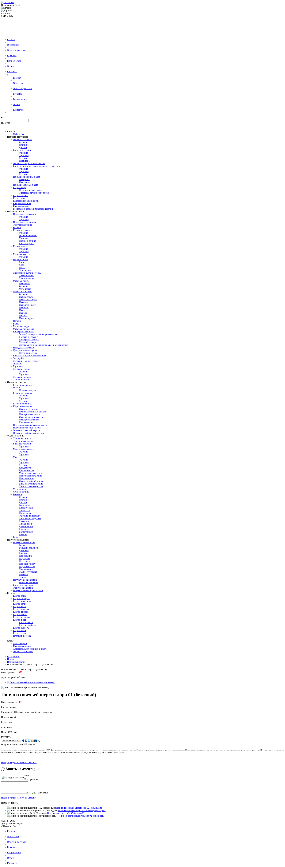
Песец (22, 267)
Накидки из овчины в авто (26, 177)
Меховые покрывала (23, 329)
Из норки (23, 307)
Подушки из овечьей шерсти (27, 427)
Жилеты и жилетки (23, 651)
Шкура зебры (20, 614)
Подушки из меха (28, 353)
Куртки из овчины (22, 230)
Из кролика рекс (27, 305)
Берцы (16, 537)
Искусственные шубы (24, 542)
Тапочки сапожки (22, 438)
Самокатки (24, 510)
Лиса (21, 265)
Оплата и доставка (16, 50)
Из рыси (23, 313)
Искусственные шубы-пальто (28, 590)
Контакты (12, 71)
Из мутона (24, 161)
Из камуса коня (26, 478)
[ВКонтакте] (26, 741)
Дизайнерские (26, 526)
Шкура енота (19, 606)
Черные (23, 577)
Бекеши (17, 227)
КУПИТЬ (6, 737)
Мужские (23, 145)
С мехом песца (26, 278)
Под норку (24, 561)
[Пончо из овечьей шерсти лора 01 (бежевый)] (31, 682)
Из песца (23, 310)
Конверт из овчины (29, 339)
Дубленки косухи (22, 377)
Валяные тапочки (22, 443)
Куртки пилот (20, 246)
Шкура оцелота (21, 628)
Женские (23, 142)
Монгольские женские (30, 475)
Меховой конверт (28, 342)
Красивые (24, 529)
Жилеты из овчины (23, 150)
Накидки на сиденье (23, 347)
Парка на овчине (27, 241)
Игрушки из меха (22, 636)
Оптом (10, 66)
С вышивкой (25, 523)
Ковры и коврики (22, 646)
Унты (16, 457)
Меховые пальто (21, 281)
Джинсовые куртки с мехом (27, 273)
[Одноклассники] (32, 741)
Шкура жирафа (20, 612)
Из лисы (23, 315)
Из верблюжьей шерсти (31, 417)
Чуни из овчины (21, 491)
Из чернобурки (26, 318)
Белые (22, 545)
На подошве (25, 513)
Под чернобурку (27, 563)
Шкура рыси (19, 630)
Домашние (24, 521)
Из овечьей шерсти (28, 409)
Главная (11, 39)
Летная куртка (26, 243)
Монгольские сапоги (23, 449)
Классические (26, 507)
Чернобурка (25, 270)
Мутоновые (25, 289)
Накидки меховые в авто (25, 185)
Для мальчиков (26, 470)
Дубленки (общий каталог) (26, 361)
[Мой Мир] (35, 741)
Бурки (16, 323)
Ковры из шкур (20, 206)
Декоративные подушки (25, 350)
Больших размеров (28, 547)
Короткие (24, 553)
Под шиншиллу (27, 566)
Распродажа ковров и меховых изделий (33, 209)
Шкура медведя (21, 609)
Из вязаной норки (28, 299)
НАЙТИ (5, 123)
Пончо (16, 387)
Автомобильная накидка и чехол (29, 649)
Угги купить (19, 489)
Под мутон (24, 558)
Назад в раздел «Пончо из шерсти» (19, 762)
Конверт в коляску (28, 337)
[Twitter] (29, 741)
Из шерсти (24, 182)
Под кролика (25, 555)
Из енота (23, 302)
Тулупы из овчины (22, 225)
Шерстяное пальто (22, 385)
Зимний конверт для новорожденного (38, 334)
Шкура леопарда (21, 617)
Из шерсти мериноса (29, 414)
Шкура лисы (19, 620)
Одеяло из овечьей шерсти (26, 430)
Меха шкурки (20, 643)
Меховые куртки (21, 254)
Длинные (23, 550)
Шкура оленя (19, 596)
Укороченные (26, 531)
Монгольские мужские (30, 473)
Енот (21, 262)
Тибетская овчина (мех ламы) (34, 193)
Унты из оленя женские (31, 483)
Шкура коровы (20, 195)
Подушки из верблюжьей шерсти (30, 425)
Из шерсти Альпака (29, 419)
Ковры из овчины (22, 203)
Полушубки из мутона (24, 222)
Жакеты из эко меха (23, 587)
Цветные (23, 574)
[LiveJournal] (38, 741)
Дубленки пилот (21, 369)
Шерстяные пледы (22, 406)
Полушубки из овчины (24, 214)
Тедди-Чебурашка (28, 571)
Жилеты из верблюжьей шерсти (29, 163)
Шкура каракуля (21, 598)
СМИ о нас (18, 134)
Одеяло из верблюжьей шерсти (29, 433)
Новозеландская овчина (31, 190)
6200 (10, 732)
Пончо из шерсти (28, 390)
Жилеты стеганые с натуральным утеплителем (36, 166)
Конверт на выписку (23, 331)
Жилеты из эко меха (23, 585)
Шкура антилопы (22, 601)
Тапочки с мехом (21, 379)
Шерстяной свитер (22, 403)
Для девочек (25, 467)
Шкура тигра (19, 633)
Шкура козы (19, 198)
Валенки (17, 494)
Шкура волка (19, 604)
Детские (23, 147)
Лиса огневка (26, 622)
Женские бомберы (28, 235)
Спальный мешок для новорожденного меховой (43, 345)
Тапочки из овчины (23, 441)
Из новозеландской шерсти (32, 411)
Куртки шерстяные (22, 393)
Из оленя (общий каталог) (32, 481)
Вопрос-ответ (14, 61)
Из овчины (24, 283)
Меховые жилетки (22, 291)
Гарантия (11, 55)
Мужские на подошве (30, 518)
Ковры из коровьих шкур (25, 201)
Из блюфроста (26, 297)
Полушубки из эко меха (25, 579)
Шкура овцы (19, 187)
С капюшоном (26, 569)
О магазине (13, 45)
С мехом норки (26, 275)
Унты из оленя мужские (31, 486)
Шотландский (26, 422)
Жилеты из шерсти (22, 139)
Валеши (23, 534)
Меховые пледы (21, 326)
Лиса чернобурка (27, 625)
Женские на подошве (29, 515)
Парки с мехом (20, 259)
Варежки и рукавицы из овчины (29, 355)
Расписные (24, 505)
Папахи (17, 321)
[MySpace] (23, 741)
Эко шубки (18, 358)
